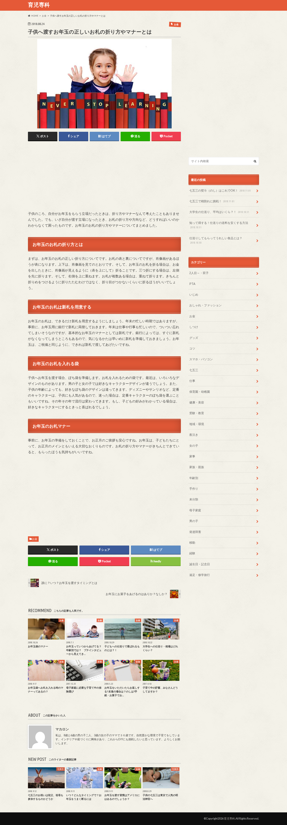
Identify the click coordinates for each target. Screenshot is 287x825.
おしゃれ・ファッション (205, 305)
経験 (192, 553)
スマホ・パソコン (201, 359)
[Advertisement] (63, 176)
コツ (192, 348)
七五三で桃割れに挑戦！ (211, 201)
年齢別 (193, 478)
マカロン (62, 729)
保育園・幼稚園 (199, 391)
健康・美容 (196, 402)
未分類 (193, 499)
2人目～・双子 (199, 273)
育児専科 (39, 4)
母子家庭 (195, 510)
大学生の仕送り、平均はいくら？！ (219, 212)
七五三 (193, 370)
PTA (192, 284)
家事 (192, 456)
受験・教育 (196, 413)
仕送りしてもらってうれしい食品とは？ (215, 240)
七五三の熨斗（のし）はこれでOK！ (220, 190)
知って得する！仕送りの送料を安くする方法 (218, 225)
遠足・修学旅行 (199, 575)
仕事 (192, 380)
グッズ (193, 337)
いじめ (193, 294)
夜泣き (193, 434)
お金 (34, 538)
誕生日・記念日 (199, 564)
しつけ (193, 327)
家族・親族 (196, 467)
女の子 (193, 445)
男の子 (193, 521)
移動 (192, 542)
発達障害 (195, 532)
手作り (193, 488)
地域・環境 (196, 424)
